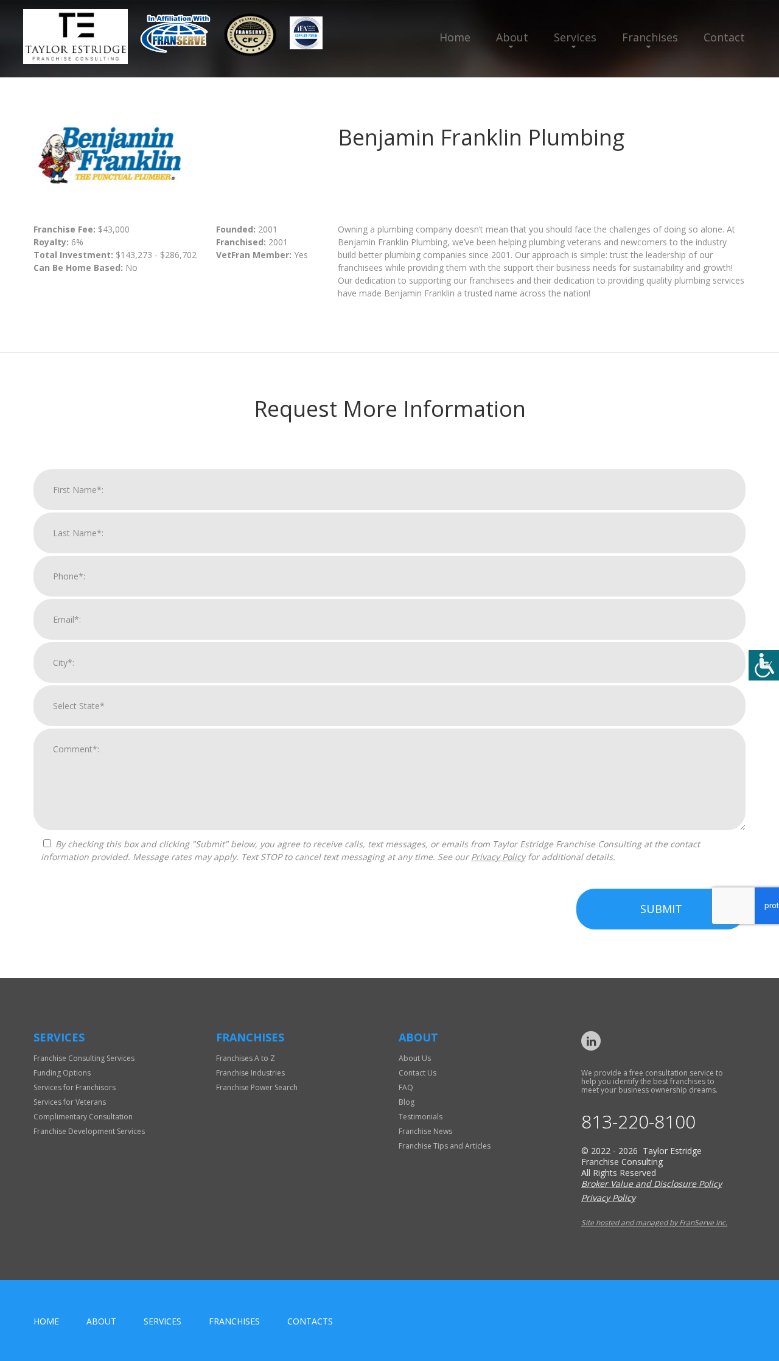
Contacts (310, 1321)
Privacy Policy (498, 856)
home (46, 1321)
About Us (415, 1058)
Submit (661, 908)
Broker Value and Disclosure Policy (651, 1183)
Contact (724, 37)
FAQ (406, 1087)
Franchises (650, 37)
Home (454, 37)
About (512, 37)
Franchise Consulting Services (83, 1058)
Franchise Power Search (257, 1087)
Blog (406, 1102)
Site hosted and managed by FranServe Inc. (654, 1222)
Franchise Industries (250, 1073)
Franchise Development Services (89, 1131)
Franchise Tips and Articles (445, 1146)
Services (575, 37)
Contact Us (417, 1073)
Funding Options (62, 1073)
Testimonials (420, 1116)
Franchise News (425, 1131)
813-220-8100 (638, 1122)
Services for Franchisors (74, 1087)
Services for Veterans (69, 1102)
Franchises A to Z (245, 1058)
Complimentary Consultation (83, 1116)
